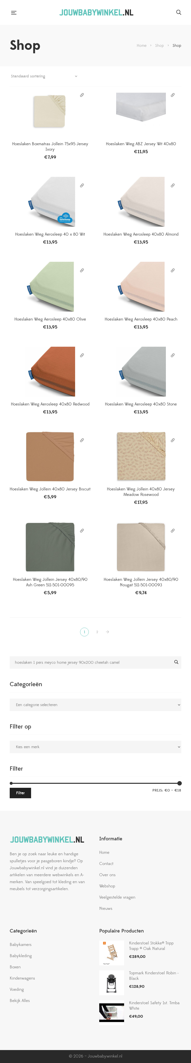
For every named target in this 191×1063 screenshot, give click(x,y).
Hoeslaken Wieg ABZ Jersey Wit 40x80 (141, 144)
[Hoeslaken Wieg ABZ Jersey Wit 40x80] (140, 111)
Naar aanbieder (82, 95)
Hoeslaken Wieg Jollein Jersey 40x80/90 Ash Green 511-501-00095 (50, 582)
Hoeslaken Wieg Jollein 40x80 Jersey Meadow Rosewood (141, 491)
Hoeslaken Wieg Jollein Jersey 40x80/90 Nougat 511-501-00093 (141, 582)
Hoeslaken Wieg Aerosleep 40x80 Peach (141, 319)
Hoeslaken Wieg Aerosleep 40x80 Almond (141, 234)
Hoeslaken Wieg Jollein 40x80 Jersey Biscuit (50, 489)
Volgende (108, 632)
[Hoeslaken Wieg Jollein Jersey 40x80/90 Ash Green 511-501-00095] (50, 547)
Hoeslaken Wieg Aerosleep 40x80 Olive (50, 319)
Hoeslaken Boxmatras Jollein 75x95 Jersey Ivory (50, 146)
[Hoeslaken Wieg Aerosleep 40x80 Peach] (140, 287)
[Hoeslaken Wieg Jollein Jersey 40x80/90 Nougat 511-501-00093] (140, 547)
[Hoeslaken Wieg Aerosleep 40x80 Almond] (140, 202)
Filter (20, 793)
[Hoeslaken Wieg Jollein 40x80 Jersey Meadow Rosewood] (140, 456)
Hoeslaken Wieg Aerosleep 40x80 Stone (141, 404)
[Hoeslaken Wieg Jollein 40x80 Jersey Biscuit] (50, 456)
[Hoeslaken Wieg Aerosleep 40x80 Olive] (50, 287)
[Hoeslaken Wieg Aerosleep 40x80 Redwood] (50, 372)
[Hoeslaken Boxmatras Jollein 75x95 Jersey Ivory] (50, 111)
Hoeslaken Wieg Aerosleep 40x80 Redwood (50, 404)
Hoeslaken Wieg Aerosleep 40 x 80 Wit (50, 234)
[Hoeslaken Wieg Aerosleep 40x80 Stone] (140, 372)
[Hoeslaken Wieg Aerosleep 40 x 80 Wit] (50, 202)
